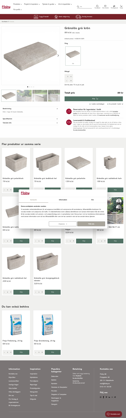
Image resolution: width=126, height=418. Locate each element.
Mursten (54, 391)
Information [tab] (63, 200)
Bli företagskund (14, 405)
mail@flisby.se (105, 383)
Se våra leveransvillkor (79, 130)
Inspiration (33, 374)
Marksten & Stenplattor (59, 387)
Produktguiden (35, 388)
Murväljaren (34, 381)
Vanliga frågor (14, 385)
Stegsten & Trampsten (58, 394)
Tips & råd (33, 395)
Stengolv (54, 404)
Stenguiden (34, 392)
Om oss (11, 395)
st (70, 76)
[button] (8, 96)
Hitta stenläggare (14, 392)
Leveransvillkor (14, 381)
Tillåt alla (91, 224)
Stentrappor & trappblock (56, 399)
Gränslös (12, 21)
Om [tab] (92, 200)
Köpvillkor (12, 377)
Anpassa (62, 224)
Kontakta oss (13, 374)
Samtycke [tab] (33, 200)
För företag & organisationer (14, 400)
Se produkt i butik (115, 104)
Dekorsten (54, 376)
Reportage (33, 385)
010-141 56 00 (105, 387)
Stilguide (33, 399)
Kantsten (54, 383)
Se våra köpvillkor (78, 378)
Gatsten (53, 380)
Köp (93, 99)
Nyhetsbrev (34, 377)
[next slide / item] (58, 55)
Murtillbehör (5, 21)
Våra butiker (13, 388)
